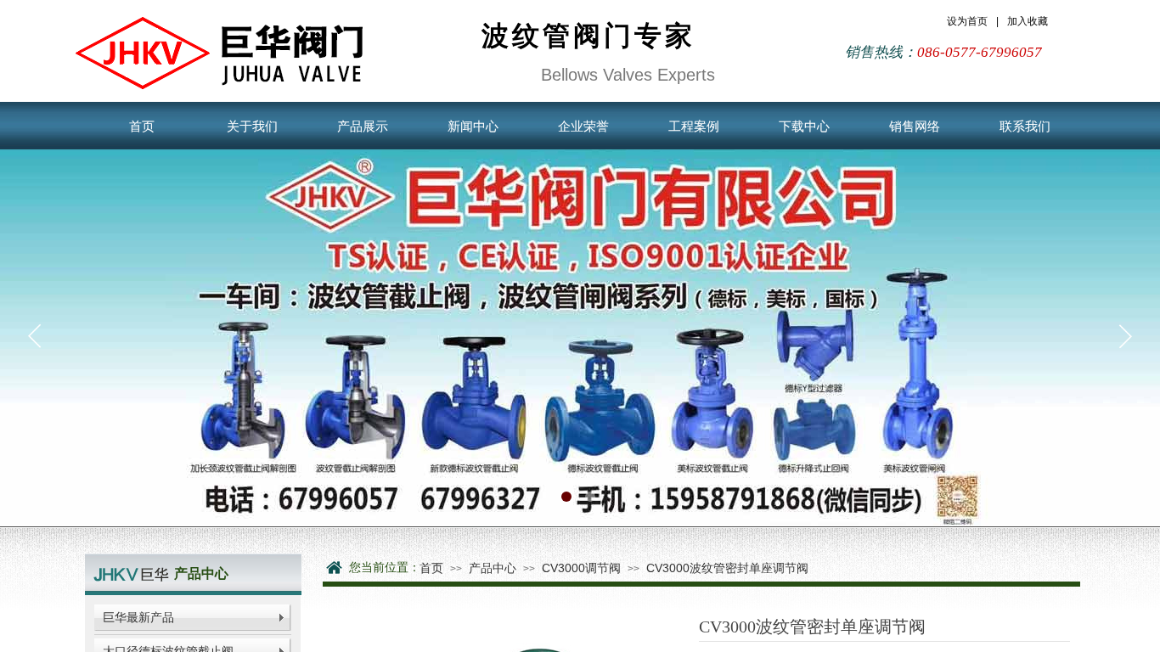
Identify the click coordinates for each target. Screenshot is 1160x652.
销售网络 (914, 126)
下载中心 (804, 126)
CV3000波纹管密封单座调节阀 (727, 568)
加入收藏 (1027, 21)
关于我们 (252, 126)
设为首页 (967, 21)
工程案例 (693, 126)
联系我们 (1025, 126)
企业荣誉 (583, 126)
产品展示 (362, 126)
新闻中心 (473, 126)
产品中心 (492, 568)
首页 (142, 126)
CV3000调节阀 (581, 568)
